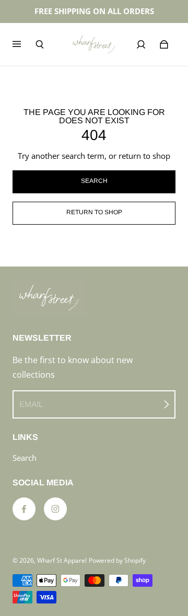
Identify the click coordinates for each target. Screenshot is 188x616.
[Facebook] (24, 508)
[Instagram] (55, 508)
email (31, 404)
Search (25, 457)
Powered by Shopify (117, 560)
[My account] (141, 44)
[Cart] (163, 44)
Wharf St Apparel (62, 560)
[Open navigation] (24, 44)
